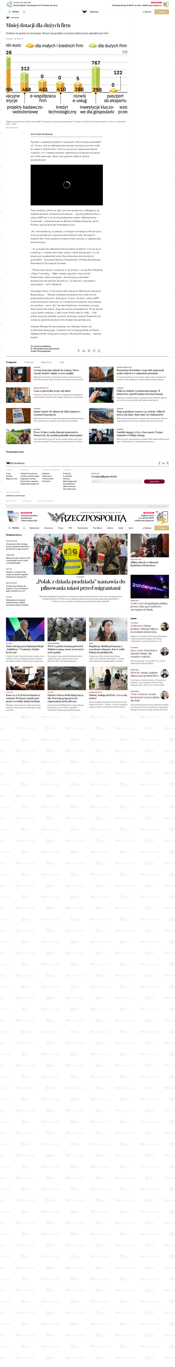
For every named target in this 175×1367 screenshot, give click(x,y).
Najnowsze (46, 362)
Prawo (60, 528)
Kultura (110, 528)
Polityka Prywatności (28, 474)
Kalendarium (27, 501)
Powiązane (11, 362)
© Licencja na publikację (41, 346)
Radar (120, 528)
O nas (8, 474)
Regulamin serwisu (28, 479)
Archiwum (46, 481)
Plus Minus (97, 528)
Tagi (61, 362)
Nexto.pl (66, 479)
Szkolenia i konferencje (15, 496)
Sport (131, 528)
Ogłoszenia (47, 476)
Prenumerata (47, 479)
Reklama (45, 474)
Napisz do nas (11, 479)
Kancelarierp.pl (69, 484)
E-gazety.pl (67, 476)
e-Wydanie (147, 12)
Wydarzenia (34, 528)
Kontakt (9, 476)
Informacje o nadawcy (29, 481)
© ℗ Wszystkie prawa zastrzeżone (45, 349)
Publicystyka (83, 528)
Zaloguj (162, 12)
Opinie (134, 618)
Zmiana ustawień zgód (29, 476)
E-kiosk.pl (67, 474)
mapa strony (11, 501)
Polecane (28, 362)
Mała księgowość (70, 481)
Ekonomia (94, 12)
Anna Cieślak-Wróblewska (42, 134)
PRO (70, 528)
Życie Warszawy (69, 489)
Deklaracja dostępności (29, 484)
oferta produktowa (45, 501)
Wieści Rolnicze (69, 486)
